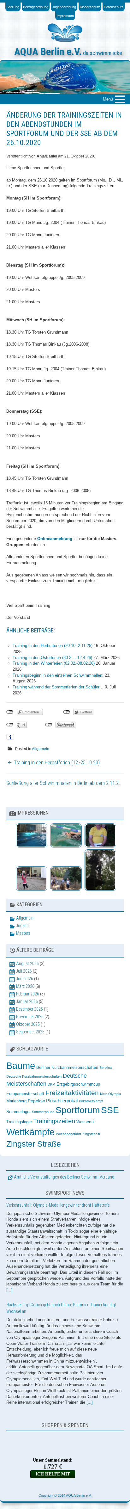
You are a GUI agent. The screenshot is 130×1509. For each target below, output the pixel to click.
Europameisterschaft (25, 1094)
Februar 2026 (27, 993)
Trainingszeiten (54, 1121)
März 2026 (25, 986)
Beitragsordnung (35, 7)
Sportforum (78, 1110)
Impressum (65, 16)
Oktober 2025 (28, 1024)
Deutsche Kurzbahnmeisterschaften (34, 1076)
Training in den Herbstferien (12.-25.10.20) (57, 763)
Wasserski (86, 1122)
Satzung (13, 7)
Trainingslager (19, 1122)
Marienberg (16, 1101)
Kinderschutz (90, 7)
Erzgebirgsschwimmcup (78, 1084)
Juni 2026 (24, 978)
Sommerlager (18, 1112)
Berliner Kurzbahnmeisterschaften (67, 1067)
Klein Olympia (110, 1094)
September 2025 (30, 1031)
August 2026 (27, 963)
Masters (23, 933)
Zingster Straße (33, 1143)
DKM (51, 1084)
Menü (108, 99)
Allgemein (40, 749)
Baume (20, 1066)
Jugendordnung (64, 7)
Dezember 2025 (29, 1009)
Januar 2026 (27, 1001)
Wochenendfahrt (68, 1134)
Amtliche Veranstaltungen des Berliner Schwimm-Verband (64, 1176)
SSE (110, 1110)
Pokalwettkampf (91, 1101)
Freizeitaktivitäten (72, 1092)
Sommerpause (43, 1112)
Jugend (22, 925)
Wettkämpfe (30, 1132)
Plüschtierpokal (62, 1100)
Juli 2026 (24, 971)
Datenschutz (113, 7)
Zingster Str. (91, 1134)
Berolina (105, 1067)
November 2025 (30, 1016)
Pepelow (36, 1100)
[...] (9, 1276)
